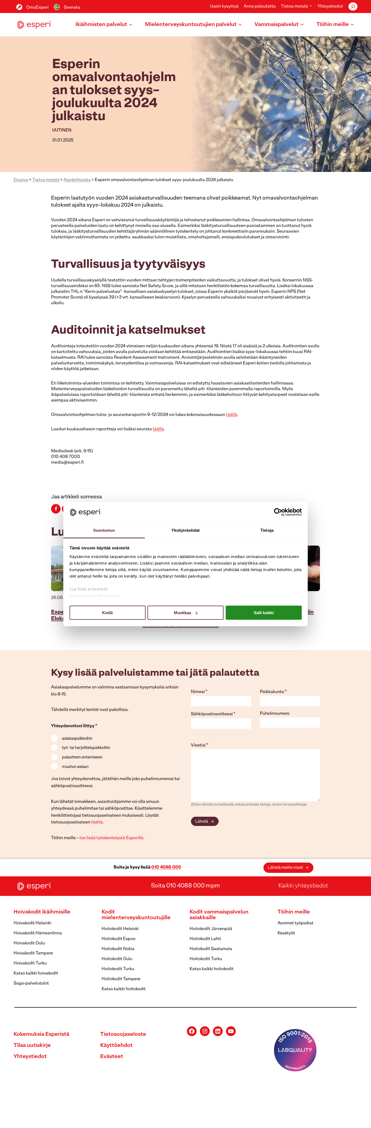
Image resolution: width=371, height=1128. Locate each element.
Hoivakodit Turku (30, 963)
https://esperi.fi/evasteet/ (95, 595)
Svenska (72, 7)
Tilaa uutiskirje (32, 1045)
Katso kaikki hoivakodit (36, 973)
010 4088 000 (166, 867)
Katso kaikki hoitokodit (124, 989)
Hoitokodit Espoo (119, 939)
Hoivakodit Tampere (33, 953)
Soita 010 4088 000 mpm (185, 886)
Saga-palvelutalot (31, 983)
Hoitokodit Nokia (118, 949)
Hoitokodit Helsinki (120, 929)
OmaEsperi (37, 7)
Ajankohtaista (77, 180)
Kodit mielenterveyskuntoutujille (136, 915)
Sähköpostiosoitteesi (213, 714)
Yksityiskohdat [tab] (185, 530)
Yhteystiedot (330, 6)
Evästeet (111, 1056)
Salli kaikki (264, 612)
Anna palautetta (260, 6)
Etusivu (21, 180)
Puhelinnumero (275, 714)
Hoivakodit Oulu (29, 943)
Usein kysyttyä (224, 6)
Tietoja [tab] (266, 530)
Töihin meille (294, 912)
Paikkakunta (273, 692)
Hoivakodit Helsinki (32, 923)
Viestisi (199, 745)
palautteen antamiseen (82, 757)
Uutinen (61, 130)
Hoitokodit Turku (118, 969)
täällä (231, 415)
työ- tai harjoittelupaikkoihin (86, 748)
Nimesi (199, 692)
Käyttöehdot (116, 1045)
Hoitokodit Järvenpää (211, 929)
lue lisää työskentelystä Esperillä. (112, 838)
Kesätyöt (286, 933)
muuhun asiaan (75, 767)
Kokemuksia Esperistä (41, 1034)
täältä (97, 822)
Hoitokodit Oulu (117, 959)
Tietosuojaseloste (123, 1034)
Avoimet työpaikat (295, 923)
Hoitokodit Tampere (121, 979)
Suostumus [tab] (104, 530)
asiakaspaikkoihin (77, 739)
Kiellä (107, 612)
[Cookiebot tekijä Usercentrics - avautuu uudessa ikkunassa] (278, 512)
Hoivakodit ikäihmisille (42, 912)
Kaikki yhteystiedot (303, 886)
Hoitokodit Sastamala (211, 949)
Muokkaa (182, 612)
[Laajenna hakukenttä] (352, 6)
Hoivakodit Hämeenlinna (38, 933)
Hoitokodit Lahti (205, 939)
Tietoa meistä (45, 180)
